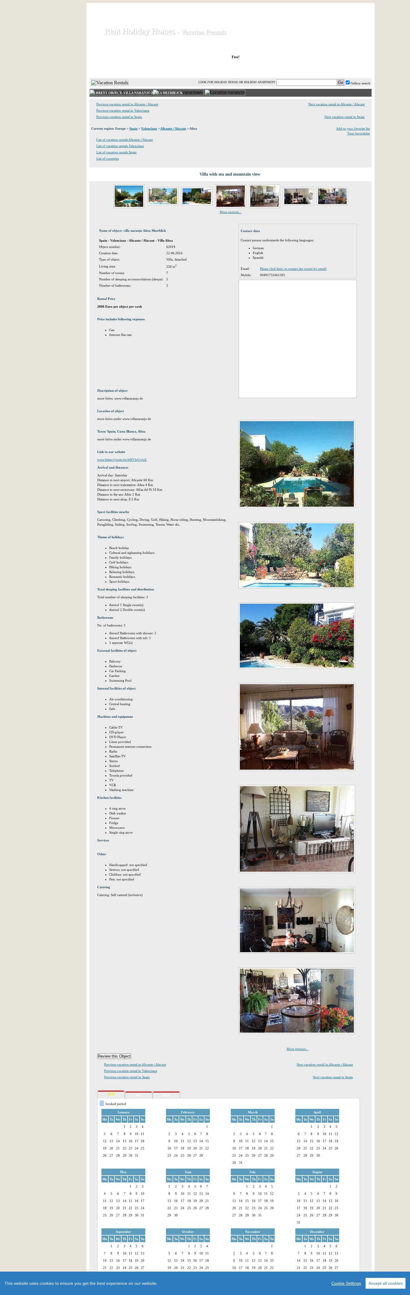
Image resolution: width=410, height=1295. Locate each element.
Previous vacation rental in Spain (119, 117)
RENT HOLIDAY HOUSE (163, 69)
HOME (110, 69)
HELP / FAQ (356, 69)
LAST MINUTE (280, 69)
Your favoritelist (358, 133)
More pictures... (231, 212)
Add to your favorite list (353, 128)
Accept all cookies (385, 1283)
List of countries (107, 158)
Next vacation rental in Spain (344, 117)
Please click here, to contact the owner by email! (293, 268)
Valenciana (149, 128)
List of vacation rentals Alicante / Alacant (124, 139)
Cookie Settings (346, 1283)
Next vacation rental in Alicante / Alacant (336, 104)
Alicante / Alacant (173, 128)
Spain (133, 128)
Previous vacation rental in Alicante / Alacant (127, 104)
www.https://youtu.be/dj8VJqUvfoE (122, 459)
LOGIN (318, 69)
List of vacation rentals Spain (116, 152)
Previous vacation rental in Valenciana (122, 110)
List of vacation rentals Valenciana (120, 146)
